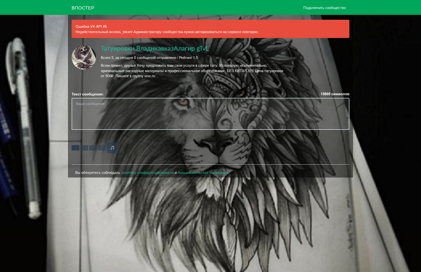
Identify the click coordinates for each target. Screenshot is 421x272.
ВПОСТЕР (83, 7)
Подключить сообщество (324, 7)
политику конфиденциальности (147, 172)
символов (335, 93)
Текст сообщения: (88, 94)
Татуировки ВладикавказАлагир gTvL (155, 49)
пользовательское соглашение (204, 172)
